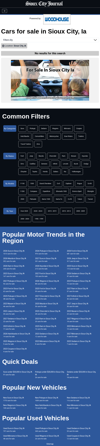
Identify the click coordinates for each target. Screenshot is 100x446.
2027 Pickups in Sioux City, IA (15, 282)
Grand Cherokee (45, 183)
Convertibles (39, 136)
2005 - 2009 (80, 211)
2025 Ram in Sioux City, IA (45, 327)
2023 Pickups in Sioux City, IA (78, 282)
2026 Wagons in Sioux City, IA (47, 282)
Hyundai (85, 156)
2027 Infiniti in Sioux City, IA (78, 297)
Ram (63, 156)
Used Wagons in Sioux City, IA (47, 437)
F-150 (22, 183)
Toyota (34, 172)
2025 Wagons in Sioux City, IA (15, 342)
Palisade (33, 199)
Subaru (55, 172)
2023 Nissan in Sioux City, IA (14, 305)
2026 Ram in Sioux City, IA (13, 267)
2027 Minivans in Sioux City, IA (79, 335)
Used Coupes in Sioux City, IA (78, 437)
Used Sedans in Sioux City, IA (78, 429)
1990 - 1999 (39, 219)
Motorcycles (54, 136)
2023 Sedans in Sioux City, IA (47, 335)
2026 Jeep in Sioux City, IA (77, 259)
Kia (65, 172)
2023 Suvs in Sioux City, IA (13, 274)
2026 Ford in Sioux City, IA (77, 252)
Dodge (86, 164)
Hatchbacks (25, 136)
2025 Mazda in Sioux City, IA (46, 305)
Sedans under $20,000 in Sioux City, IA (81, 374)
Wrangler (90, 191)
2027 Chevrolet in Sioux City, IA (47, 297)
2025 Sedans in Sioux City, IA (78, 342)
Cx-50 (90, 183)
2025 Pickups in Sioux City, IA (15, 297)
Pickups (32, 128)
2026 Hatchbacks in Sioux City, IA (16, 335)
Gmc (22, 164)
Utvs (38, 144)
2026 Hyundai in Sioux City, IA (47, 267)
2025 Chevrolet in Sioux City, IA (47, 312)
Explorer (68, 183)
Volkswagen (76, 172)
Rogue (79, 183)
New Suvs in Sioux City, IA (13, 399)
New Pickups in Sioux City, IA (46, 399)
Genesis (44, 164)
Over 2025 (24, 211)
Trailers (81, 136)
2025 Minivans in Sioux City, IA (79, 327)
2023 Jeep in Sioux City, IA (14, 312)
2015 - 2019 (52, 211)
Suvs (22, 128)
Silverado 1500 (61, 191)
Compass (33, 191)
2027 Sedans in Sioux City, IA (15, 320)
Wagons (55, 128)
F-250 (22, 191)
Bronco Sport (77, 191)
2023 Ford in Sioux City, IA (13, 290)
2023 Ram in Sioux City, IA (45, 320)
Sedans (44, 128)
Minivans (67, 128)
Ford (22, 156)
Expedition (46, 191)
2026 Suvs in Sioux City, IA (13, 252)
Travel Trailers (26, 144)
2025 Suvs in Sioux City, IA (77, 267)
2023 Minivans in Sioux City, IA (47, 342)
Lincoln (65, 164)
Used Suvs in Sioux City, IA (13, 429)
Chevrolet (52, 156)
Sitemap (50, 444)
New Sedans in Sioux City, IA (78, 399)
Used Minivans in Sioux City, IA (15, 437)
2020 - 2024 (38, 211)
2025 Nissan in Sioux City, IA (78, 312)
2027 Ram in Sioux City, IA (77, 290)
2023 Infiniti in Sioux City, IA (14, 327)
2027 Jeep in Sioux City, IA (77, 305)
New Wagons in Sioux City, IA (15, 406)
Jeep (31, 156)
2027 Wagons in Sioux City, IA (79, 320)
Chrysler (24, 172)
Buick (76, 164)
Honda (45, 172)
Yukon (80, 199)
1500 (32, 183)
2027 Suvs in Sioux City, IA (45, 259)
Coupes (79, 128)
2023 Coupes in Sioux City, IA (15, 350)
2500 (22, 199)
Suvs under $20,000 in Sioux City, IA (17, 373)
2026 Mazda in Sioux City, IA (14, 259)
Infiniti (55, 164)
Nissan (73, 156)
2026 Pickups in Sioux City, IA (47, 252)
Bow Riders (68, 136)
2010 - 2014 (66, 211)
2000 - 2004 (25, 219)
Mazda (41, 156)
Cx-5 (58, 183)
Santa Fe (59, 199)
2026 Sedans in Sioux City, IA (78, 274)
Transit (90, 199)
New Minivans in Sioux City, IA (79, 406)
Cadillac (33, 164)
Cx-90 (70, 199)
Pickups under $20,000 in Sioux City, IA (49, 374)
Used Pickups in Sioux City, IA (47, 429)
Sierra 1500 (46, 199)
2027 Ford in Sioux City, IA (45, 274)
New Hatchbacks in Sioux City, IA (48, 406)
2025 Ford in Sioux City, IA (45, 290)
